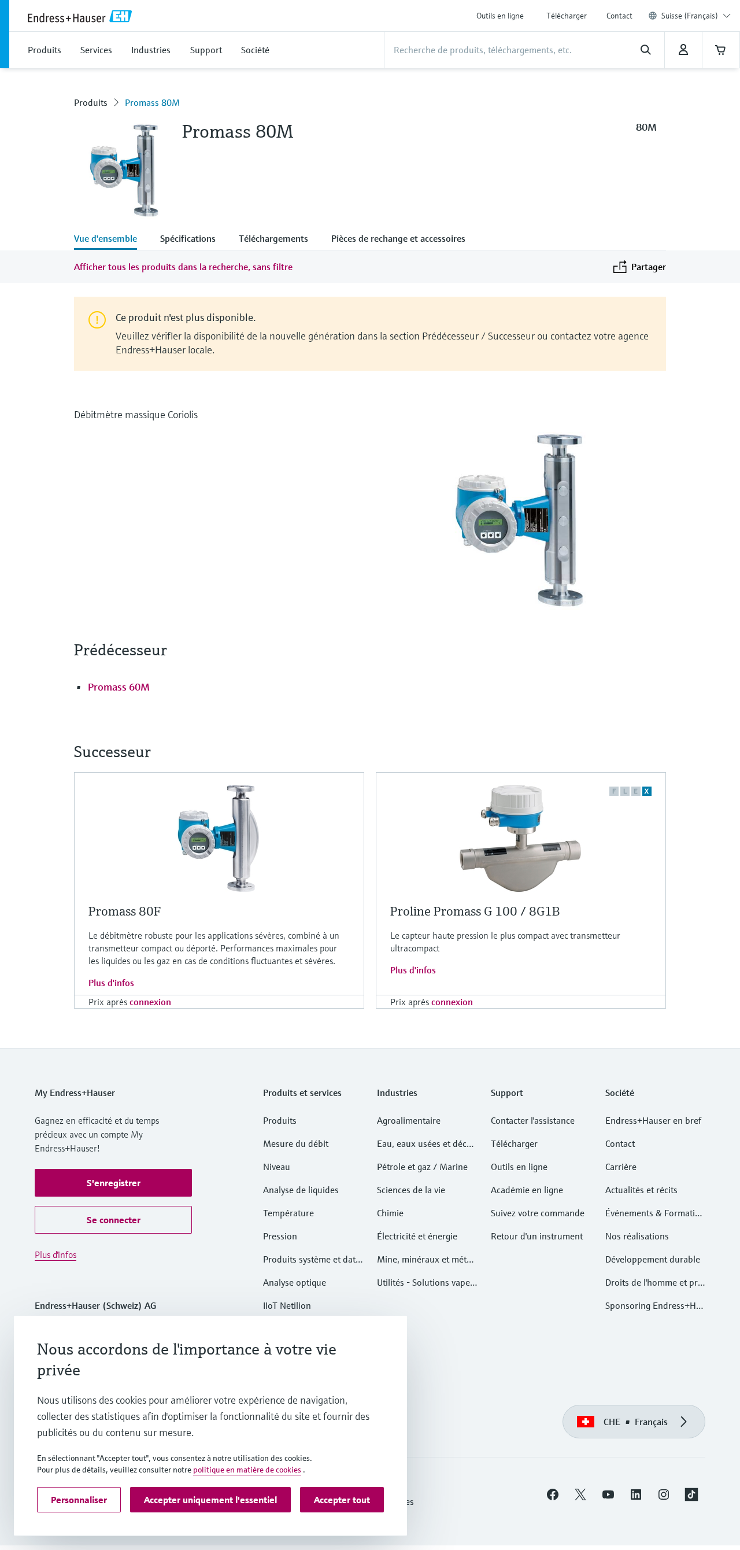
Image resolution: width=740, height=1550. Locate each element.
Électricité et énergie (417, 1236)
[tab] (111, 239)
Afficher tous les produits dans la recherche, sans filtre (183, 266)
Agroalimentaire (409, 1120)
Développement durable (652, 1259)
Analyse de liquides (301, 1189)
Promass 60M (119, 686)
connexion (150, 1001)
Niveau (276, 1166)
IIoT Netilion (287, 1305)
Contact (619, 15)
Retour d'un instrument (537, 1236)
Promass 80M (152, 102)
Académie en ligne (527, 1189)
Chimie (390, 1213)
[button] (113, 1183)
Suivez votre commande (537, 1213)
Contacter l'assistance (533, 1120)
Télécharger (566, 15)
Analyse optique (294, 1282)
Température (288, 1213)
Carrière (621, 1166)
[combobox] (696, 15)
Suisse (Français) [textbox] (689, 15)
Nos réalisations (637, 1236)
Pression (280, 1236)
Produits (91, 102)
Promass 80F (124, 911)
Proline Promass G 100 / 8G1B (475, 911)
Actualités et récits (641, 1189)
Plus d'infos (111, 982)
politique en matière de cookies (247, 1469)
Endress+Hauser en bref (653, 1120)
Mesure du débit (295, 1143)
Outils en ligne (500, 15)
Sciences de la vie (411, 1189)
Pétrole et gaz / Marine (422, 1166)
